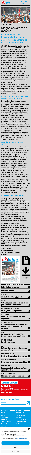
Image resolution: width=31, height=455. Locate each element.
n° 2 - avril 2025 (25, 2)
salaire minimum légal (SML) (11, 252)
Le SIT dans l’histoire (6, 426)
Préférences (15, 451)
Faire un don (8, 386)
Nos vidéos (19, 417)
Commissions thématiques (5, 418)
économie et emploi (8, 250)
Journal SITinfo (20, 413)
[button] (28, 428)
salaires (4, 254)
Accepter (15, 443)
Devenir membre (9, 382)
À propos (3, 413)
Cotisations (4, 415)
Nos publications (20, 415)
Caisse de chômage (6, 421)
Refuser (16, 447)
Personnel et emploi (6, 424)
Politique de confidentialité (21, 438)
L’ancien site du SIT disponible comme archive (21, 421)
